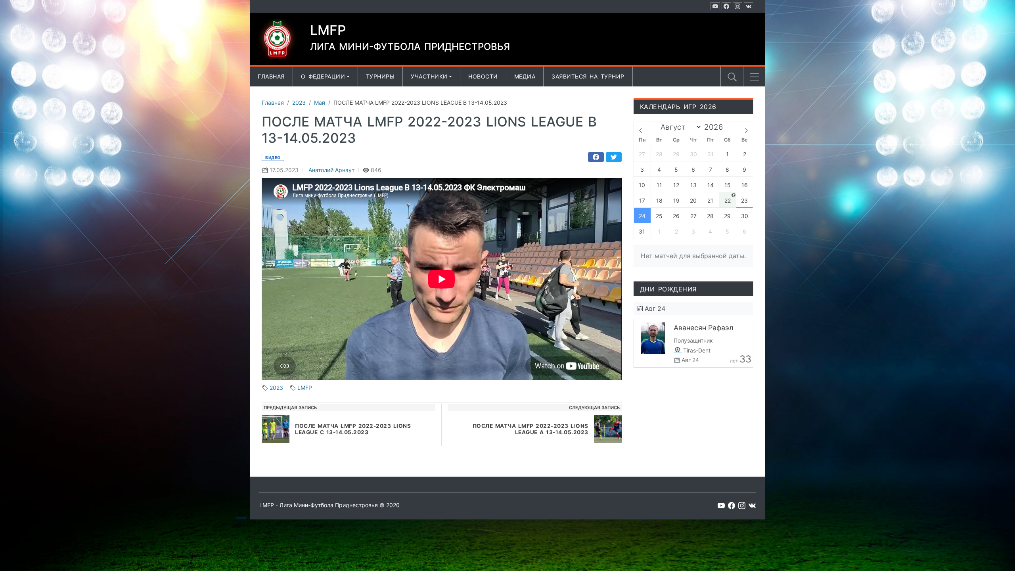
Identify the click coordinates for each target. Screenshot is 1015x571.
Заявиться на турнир (588, 76)
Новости (483, 76)
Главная (271, 76)
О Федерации (323, 76)
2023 (276, 387)
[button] (754, 77)
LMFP (304, 387)
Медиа (525, 76)
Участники (429, 76)
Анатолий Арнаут (331, 170)
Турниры (380, 76)
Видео (273, 157)
